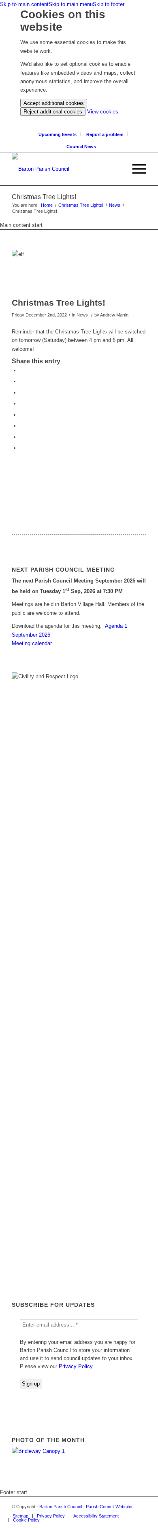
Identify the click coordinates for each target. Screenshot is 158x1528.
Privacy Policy (75, 1366)
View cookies (102, 112)
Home (47, 205)
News (114, 205)
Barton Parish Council (60, 1506)
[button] (135, 169)
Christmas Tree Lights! (80, 205)
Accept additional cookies (53, 103)
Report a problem (105, 134)
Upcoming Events (57, 134)
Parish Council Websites (110, 1506)
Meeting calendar (32, 643)
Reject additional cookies (52, 112)
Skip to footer (108, 4)
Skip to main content (24, 4)
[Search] (120, 169)
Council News (81, 146)
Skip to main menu (71, 4)
